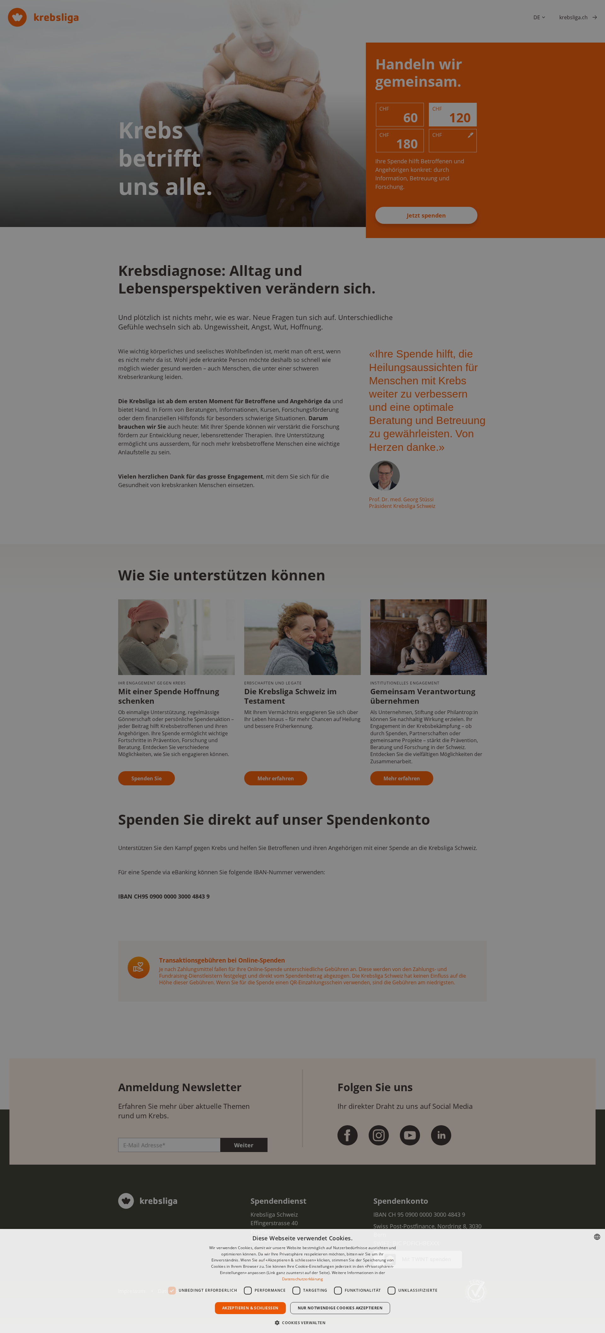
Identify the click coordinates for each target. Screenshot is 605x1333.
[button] (302, 1322)
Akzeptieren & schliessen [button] (250, 1308)
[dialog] (302, 1281)
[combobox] (597, 1237)
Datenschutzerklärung (302, 1279)
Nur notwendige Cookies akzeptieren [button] (340, 1308)
